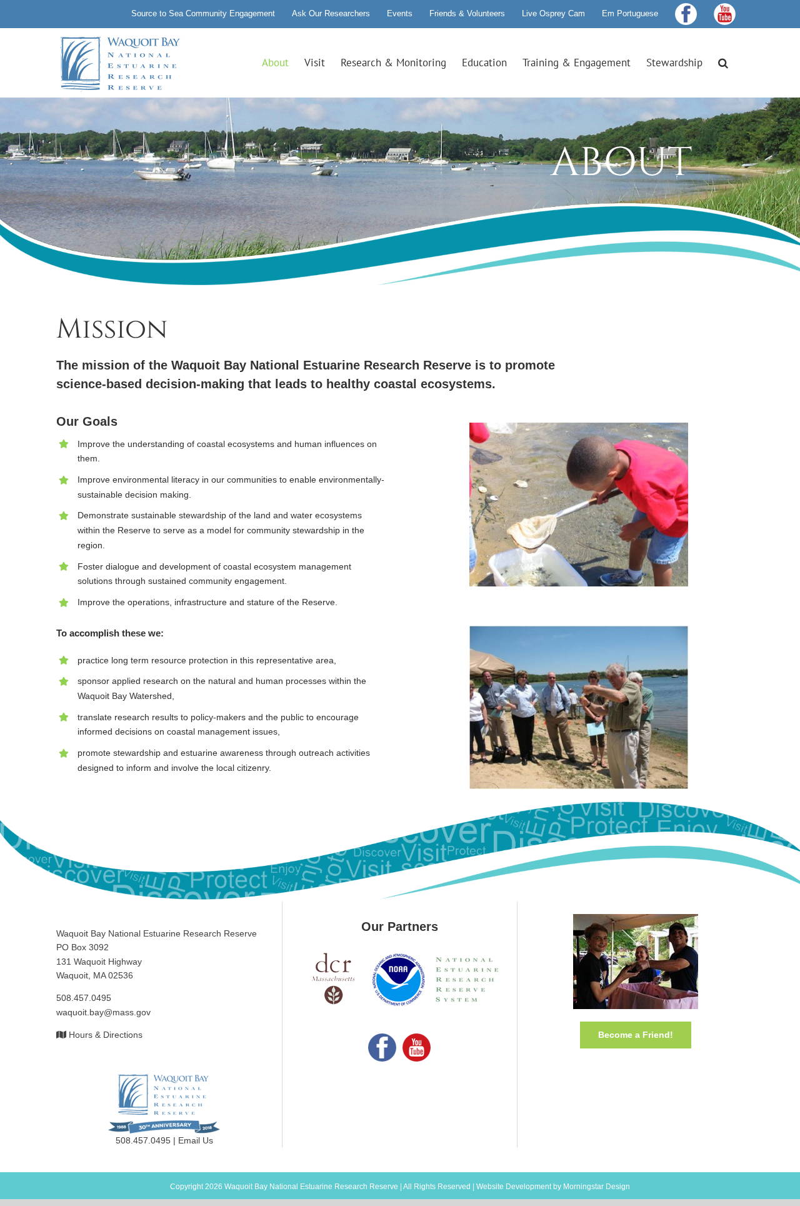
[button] (723, 62)
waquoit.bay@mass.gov (103, 1012)
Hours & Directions (105, 1035)
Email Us (195, 1140)
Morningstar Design (596, 1186)
